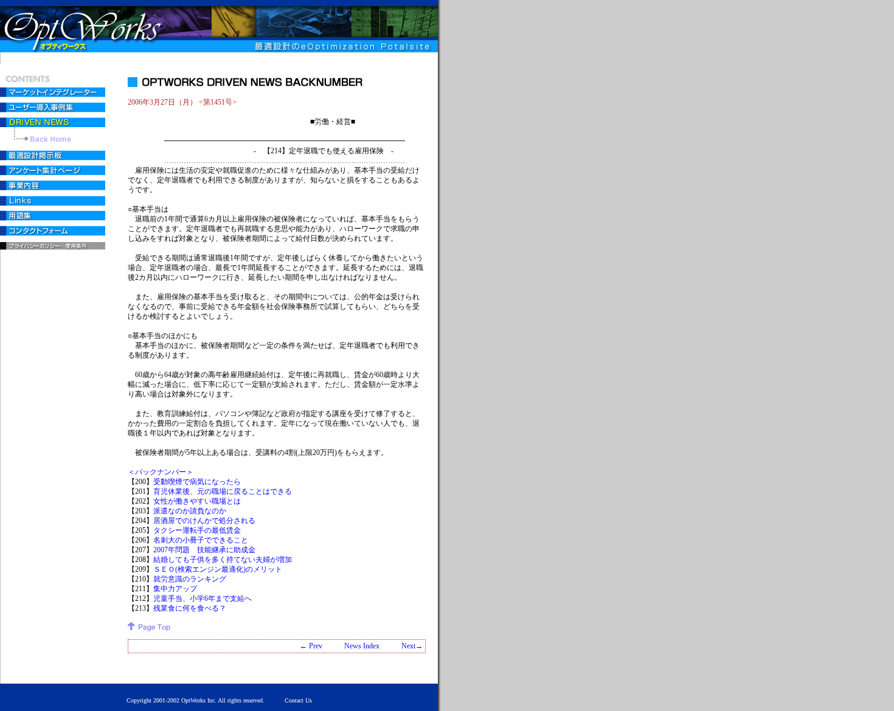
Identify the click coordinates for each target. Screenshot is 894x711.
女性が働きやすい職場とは (197, 501)
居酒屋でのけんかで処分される (204, 520)
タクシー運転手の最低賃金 (197, 530)
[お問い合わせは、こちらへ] (54, 232)
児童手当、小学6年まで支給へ (202, 598)
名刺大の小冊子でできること (200, 540)
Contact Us (298, 700)
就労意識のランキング (189, 579)
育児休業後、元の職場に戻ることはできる (222, 491)
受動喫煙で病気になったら (197, 481)
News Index (361, 646)
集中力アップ (175, 588)
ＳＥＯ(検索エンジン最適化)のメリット (217, 569)
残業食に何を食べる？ (189, 608)
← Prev (311, 646)
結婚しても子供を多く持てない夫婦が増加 (222, 559)
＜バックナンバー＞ (160, 472)
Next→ (412, 646)
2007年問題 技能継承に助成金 (204, 550)
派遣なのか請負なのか (189, 511)
